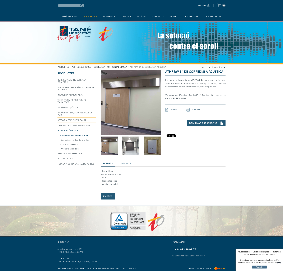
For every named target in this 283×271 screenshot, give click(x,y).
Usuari (202, 5)
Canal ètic (132, 268)
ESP (209, 67)
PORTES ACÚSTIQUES (81, 67)
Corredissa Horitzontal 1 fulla (110, 67)
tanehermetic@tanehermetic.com (188, 255)
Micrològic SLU (206, 268)
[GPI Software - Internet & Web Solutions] (220, 268)
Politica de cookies (118, 268)
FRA (223, 67)
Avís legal (62, 268)
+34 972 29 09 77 (185, 249)
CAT (202, 67)
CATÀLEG (173, 110)
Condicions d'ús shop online (97, 268)
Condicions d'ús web (76, 268)
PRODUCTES (63, 67)
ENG (216, 67)
